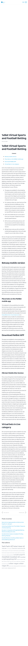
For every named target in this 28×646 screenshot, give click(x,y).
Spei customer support (6, 561)
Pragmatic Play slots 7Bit (21, 559)
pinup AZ (13, 559)
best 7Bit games (9, 548)
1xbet (15, 546)
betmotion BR (21, 549)
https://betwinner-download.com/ (10, 315)
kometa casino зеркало (6, 552)
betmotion (15, 549)
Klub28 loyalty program (17, 550)
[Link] (3, 2)
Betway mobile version (10, 157)
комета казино (23, 566)
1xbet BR (4, 549)
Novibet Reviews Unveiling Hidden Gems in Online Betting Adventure (13, 538)
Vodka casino (18, 561)
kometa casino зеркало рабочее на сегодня (17, 552)
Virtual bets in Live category (12, 164)
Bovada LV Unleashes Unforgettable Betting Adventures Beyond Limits (13, 531)
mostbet (6, 557)
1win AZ (9, 546)
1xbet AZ (21, 546)
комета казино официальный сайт (9, 568)
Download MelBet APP (10, 162)
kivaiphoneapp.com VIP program (7, 550)
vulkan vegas (13, 563)
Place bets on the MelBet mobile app (14, 159)
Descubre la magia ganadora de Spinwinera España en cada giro (13, 523)
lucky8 (16, 555)
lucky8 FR (21, 555)
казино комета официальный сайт (15, 566)
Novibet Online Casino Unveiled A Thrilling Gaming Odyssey (12, 535)
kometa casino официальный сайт (8, 555)
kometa (23, 550)
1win (4, 546)
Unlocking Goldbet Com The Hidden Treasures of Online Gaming (13, 527)
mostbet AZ (15, 557)
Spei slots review (13, 561)
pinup (6, 559)
